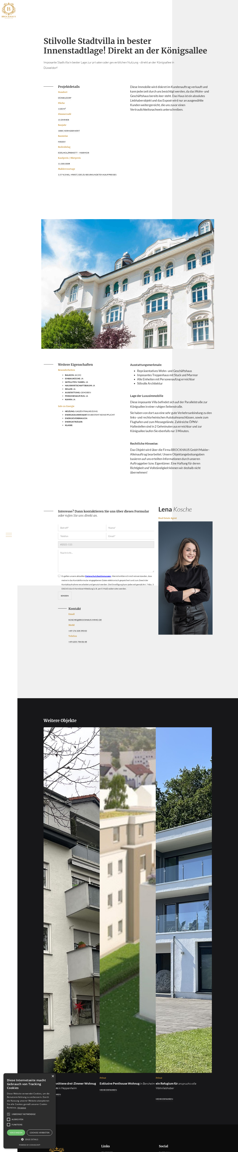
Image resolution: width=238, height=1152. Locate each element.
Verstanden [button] (16, 1132)
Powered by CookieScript (29, 1145)
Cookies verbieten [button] (39, 1132)
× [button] (52, 1076)
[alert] (29, 1111)
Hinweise (21, 1107)
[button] (29, 1139)
